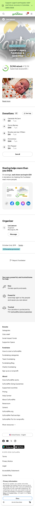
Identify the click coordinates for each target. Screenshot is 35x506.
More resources (8, 425)
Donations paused (18, 46)
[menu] (31, 14)
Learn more (9, 7)
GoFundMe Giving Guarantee (21, 312)
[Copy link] (7, 203)
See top (28, 113)
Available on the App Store (19, 447)
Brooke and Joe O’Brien (16, 132)
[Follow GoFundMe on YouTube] (7, 441)
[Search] (3, 14)
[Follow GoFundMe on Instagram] (15, 441)
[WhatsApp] (17, 203)
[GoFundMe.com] (17, 14)
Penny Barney (13, 125)
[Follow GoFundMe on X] (11, 441)
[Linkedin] (28, 203)
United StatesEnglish (18, 435)
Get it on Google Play (8, 447)
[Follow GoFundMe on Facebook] (3, 441)
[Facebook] (12, 203)
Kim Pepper (12, 146)
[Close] (31, 5)
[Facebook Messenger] (23, 203)
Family (20, 245)
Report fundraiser (18, 260)
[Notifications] (27, 14)
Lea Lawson (12, 226)
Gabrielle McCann (14, 118)
